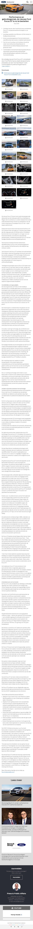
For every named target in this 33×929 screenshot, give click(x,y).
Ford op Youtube (16, 914)
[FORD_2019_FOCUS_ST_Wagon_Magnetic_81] (9, 119)
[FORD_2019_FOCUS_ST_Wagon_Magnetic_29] (24, 107)
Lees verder (5, 66)
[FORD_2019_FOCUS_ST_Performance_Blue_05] (9, 144)
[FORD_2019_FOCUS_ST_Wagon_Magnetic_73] (9, 192)
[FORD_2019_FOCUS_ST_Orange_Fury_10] (24, 156)
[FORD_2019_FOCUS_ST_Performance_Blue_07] (24, 132)
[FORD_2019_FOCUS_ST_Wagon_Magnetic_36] (9, 180)
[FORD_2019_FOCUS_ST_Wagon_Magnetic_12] (9, 95)
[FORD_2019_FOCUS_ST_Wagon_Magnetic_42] (24, 180)
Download (9, 89)
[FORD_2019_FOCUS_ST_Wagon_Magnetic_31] (9, 107)
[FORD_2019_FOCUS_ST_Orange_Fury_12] (9, 156)
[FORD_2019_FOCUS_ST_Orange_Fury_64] (9, 204)
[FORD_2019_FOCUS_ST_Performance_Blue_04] (9, 132)
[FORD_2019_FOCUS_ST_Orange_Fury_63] (24, 192)
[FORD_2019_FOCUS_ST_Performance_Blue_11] (24, 119)
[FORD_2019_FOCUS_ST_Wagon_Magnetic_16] (9, 83)
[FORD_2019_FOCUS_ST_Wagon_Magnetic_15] (24, 83)
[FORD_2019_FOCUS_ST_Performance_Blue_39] (24, 144)
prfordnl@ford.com (18, 901)
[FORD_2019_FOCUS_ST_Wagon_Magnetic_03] (24, 95)
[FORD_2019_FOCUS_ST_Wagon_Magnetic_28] (24, 168)
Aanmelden (16, 877)
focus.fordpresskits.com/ (8, 772)
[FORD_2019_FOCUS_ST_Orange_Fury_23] (9, 168)
